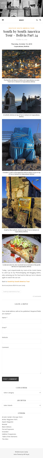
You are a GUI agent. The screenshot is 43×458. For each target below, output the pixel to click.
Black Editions (6, 427)
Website (5, 337)
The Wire (5, 439)
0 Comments (37, 296)
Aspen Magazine (7, 422)
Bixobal (4, 424)
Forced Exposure (8, 429)
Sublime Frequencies (9, 434)
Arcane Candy (21, 7)
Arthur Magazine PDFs (9, 419)
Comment (5, 347)
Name (4, 318)
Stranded (5, 432)
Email (4, 327)
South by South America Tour (21, 28)
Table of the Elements (9, 437)
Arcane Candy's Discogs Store (12, 417)
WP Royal (26, 454)
